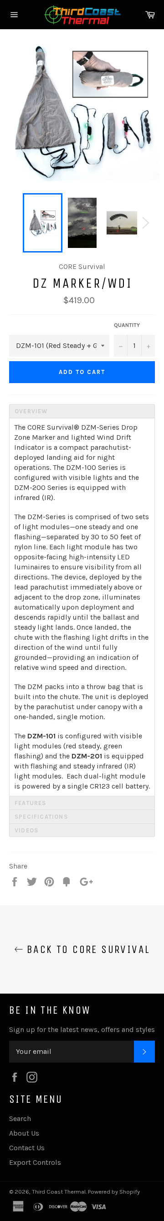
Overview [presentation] (31, 411)
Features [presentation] (30, 803)
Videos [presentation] (26, 830)
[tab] (82, 411)
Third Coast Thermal (59, 1191)
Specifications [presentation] (41, 816)
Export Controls (35, 1162)
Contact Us (27, 1147)
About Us (24, 1133)
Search (20, 1118)
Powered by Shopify (114, 1191)
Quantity (127, 325)
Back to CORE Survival (86, 949)
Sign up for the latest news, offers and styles (82, 1029)
